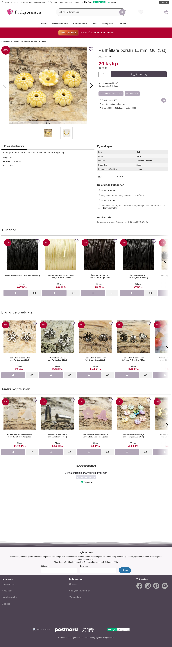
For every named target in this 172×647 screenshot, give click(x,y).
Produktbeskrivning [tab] (14, 146)
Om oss (72, 584)
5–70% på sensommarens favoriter (87, 33)
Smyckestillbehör (60, 23)
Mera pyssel (107, 23)
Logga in (164, 2)
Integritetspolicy (9, 597)
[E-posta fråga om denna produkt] (163, 100)
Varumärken (75, 597)
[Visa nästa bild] (165, 263)
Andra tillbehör (80, 23)
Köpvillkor (7, 591)
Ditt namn (45, 566)
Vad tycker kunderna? (79, 591)
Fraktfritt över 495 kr (11, 2)
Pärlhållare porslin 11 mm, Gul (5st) (29, 42)
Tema (94, 23)
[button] (91, 85)
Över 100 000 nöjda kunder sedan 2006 (64, 2)
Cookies (6, 604)
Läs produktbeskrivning (110, 94)
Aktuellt (122, 23)
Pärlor (43, 23)
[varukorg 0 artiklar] (166, 12)
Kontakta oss (8, 584)
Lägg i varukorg (139, 74)
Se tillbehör (131, 94)
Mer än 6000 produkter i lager (34, 2)
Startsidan (5, 42)
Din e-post (84, 566)
